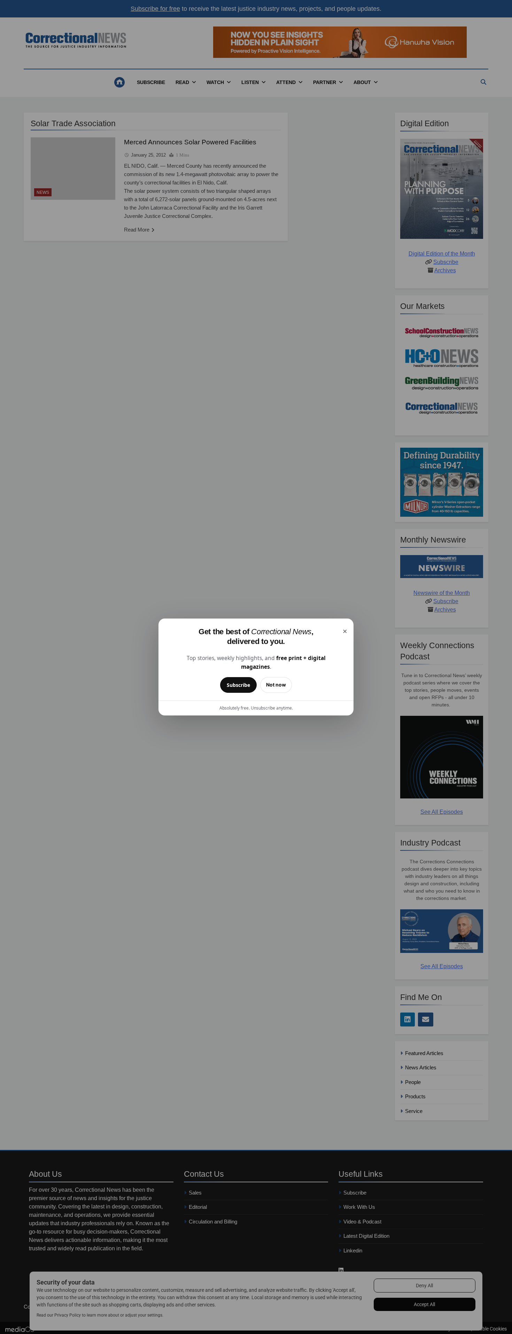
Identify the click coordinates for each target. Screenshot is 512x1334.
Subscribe (238, 685)
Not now (276, 685)
